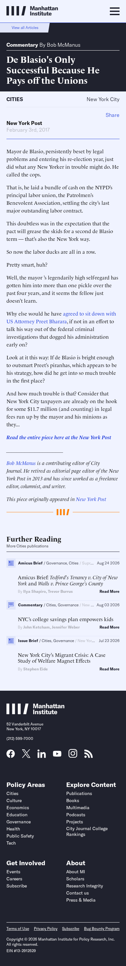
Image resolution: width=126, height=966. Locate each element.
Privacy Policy (46, 928)
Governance (18, 822)
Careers (14, 879)
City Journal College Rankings (87, 831)
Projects (74, 822)
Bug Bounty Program (102, 928)
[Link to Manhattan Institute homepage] (35, 712)
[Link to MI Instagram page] (72, 755)
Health (13, 829)
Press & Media (81, 900)
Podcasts (75, 815)
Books (72, 800)
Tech (11, 843)
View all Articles (25, 27)
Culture (14, 800)
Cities (14, 99)
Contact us (77, 893)
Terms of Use (17, 928)
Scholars (75, 879)
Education (16, 815)
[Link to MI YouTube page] (57, 754)
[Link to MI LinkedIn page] (41, 755)
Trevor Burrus (60, 591)
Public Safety (20, 836)
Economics (17, 807)
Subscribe (16, 886)
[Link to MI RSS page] (88, 755)
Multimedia (77, 807)
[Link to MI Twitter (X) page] (26, 755)
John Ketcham (36, 627)
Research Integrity (84, 886)
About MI (75, 872)
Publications (79, 793)
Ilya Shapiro (34, 591)
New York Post (24, 123)
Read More (110, 591)
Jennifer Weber (66, 627)
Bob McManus (63, 45)
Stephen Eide (35, 669)
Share (113, 115)
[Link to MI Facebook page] (10, 755)
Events (13, 872)
